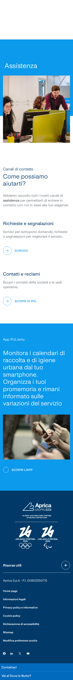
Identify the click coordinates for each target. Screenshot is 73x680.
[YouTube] (28, 653)
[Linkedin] (11, 653)
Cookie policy (11, 615)
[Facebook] (4, 653)
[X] (20, 653)
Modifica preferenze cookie (20, 640)
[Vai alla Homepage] (36, 526)
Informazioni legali (14, 599)
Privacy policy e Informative (20, 607)
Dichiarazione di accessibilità (21, 624)
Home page (10, 590)
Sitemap (8, 632)
